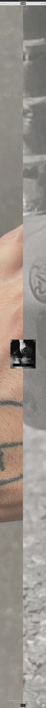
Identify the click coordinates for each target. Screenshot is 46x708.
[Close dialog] (34, 341)
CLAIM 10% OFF (23, 365)
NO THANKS (23, 367)
